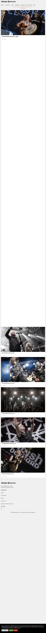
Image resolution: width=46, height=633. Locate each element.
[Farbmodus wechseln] (34, 5)
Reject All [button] (15, 630)
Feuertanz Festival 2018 (8, 473)
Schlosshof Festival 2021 (8, 413)
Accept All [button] (11, 630)
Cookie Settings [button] (5, 630)
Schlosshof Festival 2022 (8, 383)
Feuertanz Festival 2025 (10, 36)
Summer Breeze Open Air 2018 (9, 443)
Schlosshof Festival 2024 (8, 353)
